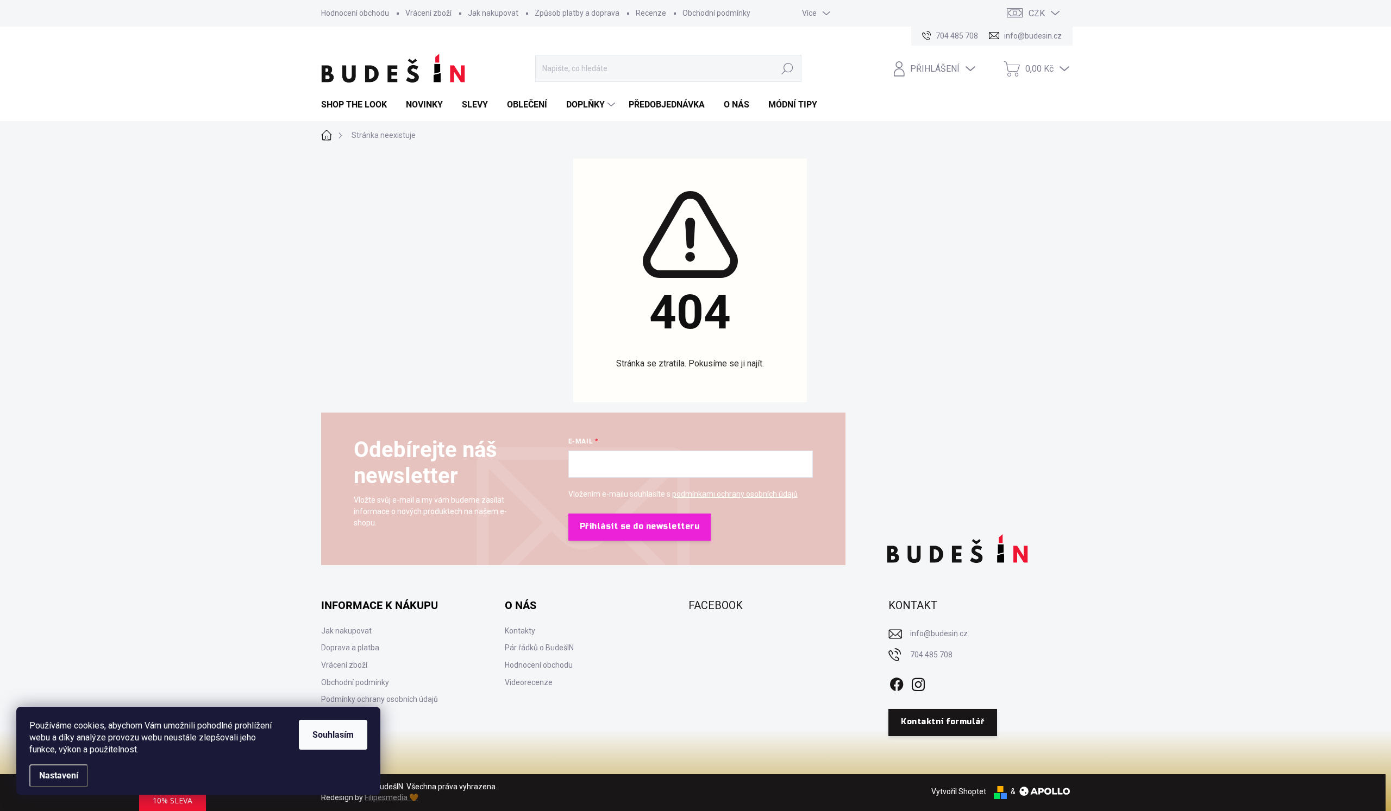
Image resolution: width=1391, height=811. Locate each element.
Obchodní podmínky (716, 13)
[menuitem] (358, 104)
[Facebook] (896, 682)
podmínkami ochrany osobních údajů (735, 494)
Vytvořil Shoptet (958, 791)
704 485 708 (931, 654)
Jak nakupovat (493, 13)
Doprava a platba (350, 647)
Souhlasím (333, 735)
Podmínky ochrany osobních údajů (379, 699)
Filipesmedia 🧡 (391, 797)
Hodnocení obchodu (355, 13)
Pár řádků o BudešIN (539, 647)
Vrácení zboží (428, 13)
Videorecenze (529, 682)
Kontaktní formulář (942, 721)
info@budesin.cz (939, 633)
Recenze (651, 13)
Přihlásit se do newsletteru (640, 526)
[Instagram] (918, 682)
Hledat (787, 68)
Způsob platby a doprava (577, 13)
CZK (1037, 13)
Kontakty (520, 630)
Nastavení (58, 775)
